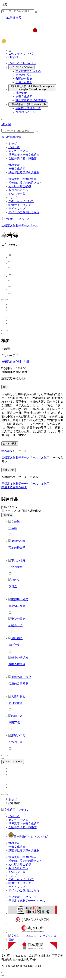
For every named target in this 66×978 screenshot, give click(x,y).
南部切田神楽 (16, 605)
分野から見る (23, 78)
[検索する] (36, 12)
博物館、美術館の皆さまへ (25, 182)
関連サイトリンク (19, 204)
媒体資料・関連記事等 (22, 178)
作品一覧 (22, 63)
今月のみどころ (25, 111)
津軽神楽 (14, 644)
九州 (26, 361)
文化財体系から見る (28, 71)
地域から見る (23, 82)
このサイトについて (21, 53)
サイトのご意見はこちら (23, 212)
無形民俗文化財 (11, 361)
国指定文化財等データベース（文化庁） (26, 457)
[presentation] (3, 511)
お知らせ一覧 (16, 193)
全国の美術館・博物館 (28, 104)
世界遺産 (21, 92)
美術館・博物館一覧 (28, 108)
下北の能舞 (15, 567)
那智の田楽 (15, 625)
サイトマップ (16, 208)
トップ (12, 143)
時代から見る (23, 74)
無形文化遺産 (23, 96)
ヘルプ (12, 197)
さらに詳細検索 (11, 17)
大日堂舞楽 (15, 703)
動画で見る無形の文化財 (30, 100)
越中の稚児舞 (16, 664)
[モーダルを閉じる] (2, 972)
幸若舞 (5, 450)
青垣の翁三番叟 (18, 683)
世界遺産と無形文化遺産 (32, 88)
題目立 (12, 586)
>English (13, 56)
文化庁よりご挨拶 (19, 186)
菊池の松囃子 (16, 547)
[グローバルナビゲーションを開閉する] (2, 119)
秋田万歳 (14, 722)
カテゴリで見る (21, 67)
